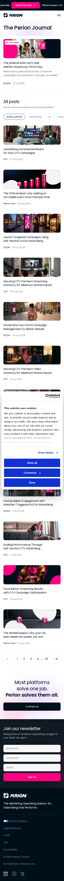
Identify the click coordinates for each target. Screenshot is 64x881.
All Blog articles (14, 116)
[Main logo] (13, 15)
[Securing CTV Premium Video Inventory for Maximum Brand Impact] (32, 363)
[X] (22, 874)
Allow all (32, 462)
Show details (45, 452)
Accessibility (10, 849)
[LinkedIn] (5, 874)
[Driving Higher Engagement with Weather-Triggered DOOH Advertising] (32, 495)
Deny (32, 482)
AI (50, 116)
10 (46, 659)
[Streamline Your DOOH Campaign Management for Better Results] (32, 319)
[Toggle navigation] (59, 15)
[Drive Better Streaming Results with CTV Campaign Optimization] (32, 583)
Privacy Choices (18, 821)
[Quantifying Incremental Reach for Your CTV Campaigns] (32, 143)
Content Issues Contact (16, 856)
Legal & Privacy (12, 828)
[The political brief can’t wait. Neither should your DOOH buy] (32, 63)
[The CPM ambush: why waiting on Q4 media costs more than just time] (32, 187)
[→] (56, 658)
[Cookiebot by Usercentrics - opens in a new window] (45, 396)
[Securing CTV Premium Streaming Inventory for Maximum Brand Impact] (32, 275)
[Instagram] (14, 874)
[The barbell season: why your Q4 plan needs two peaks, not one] (32, 627)
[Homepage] (15, 795)
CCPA (6, 835)
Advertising (35, 116)
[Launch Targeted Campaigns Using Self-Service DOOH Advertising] (32, 231)
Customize (30, 472)
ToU (5, 842)
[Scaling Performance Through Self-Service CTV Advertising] (32, 539)
